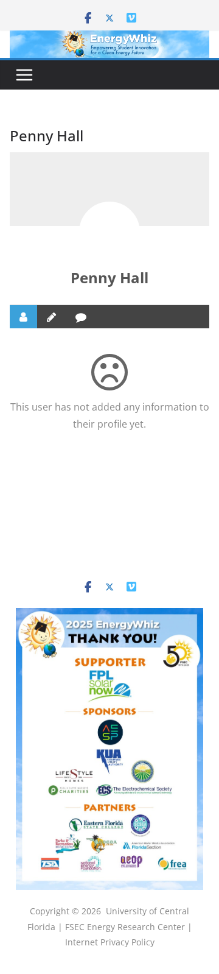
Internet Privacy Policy (110, 942)
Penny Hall (109, 277)
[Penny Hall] (109, 232)
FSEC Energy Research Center (126, 927)
